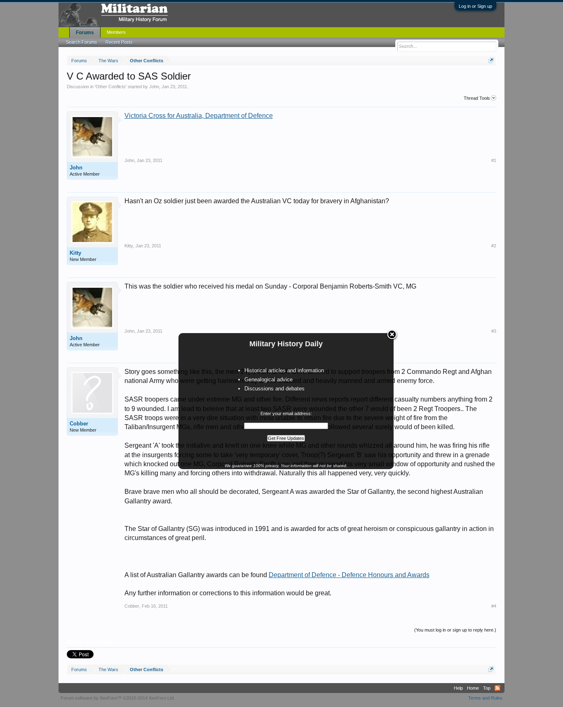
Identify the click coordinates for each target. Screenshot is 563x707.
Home (473, 688)
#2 (493, 245)
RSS (497, 688)
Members (116, 32)
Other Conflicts (111, 86)
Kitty (75, 253)
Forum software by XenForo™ (118, 697)
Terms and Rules (485, 697)
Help (458, 688)
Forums (85, 32)
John (154, 86)
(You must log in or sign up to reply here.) (455, 629)
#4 (493, 606)
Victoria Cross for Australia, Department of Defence (198, 115)
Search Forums (81, 42)
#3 (493, 331)
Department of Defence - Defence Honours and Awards (349, 574)
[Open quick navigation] (491, 60)
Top (486, 688)
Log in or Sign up (475, 6)
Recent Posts (119, 42)
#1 (493, 160)
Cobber (79, 423)
